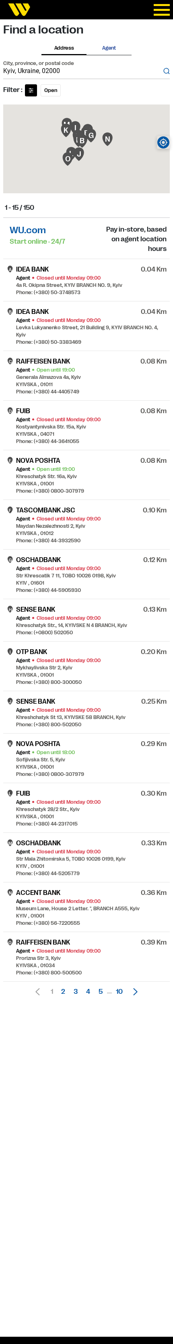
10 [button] (119, 991)
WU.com (28, 230)
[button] (133, 992)
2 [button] (63, 991)
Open (50, 90)
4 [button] (88, 991)
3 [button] (76, 991)
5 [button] (101, 991)
